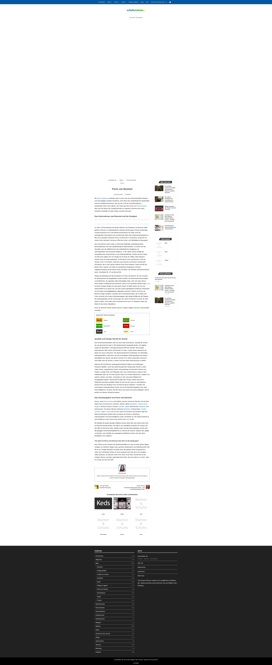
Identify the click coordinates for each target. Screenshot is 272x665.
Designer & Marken (133, 2)
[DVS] (141, 503)
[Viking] (159, 262)
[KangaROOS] (99, 326)
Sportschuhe (115, 641)
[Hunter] (122, 524)
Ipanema (133, 320)
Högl (166, 251)
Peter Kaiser (103, 534)
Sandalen (117, 411)
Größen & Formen (115, 574)
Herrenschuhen (141, 206)
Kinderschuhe (115, 615)
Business (115, 567)
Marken (121, 180)
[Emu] (141, 524)
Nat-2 (132, 331)
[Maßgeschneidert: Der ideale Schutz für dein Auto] (159, 208)
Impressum (141, 571)
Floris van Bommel (103, 198)
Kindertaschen (115, 619)
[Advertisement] (136, 30)
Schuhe (109, 2)
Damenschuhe (108, 401)
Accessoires (115, 556)
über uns (140, 563)
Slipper (127, 406)
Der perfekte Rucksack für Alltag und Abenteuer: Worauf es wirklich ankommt (170, 189)
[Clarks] (122, 503)
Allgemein (115, 559)
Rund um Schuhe (115, 589)
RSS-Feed (141, 576)
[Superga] (126, 326)
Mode (115, 630)
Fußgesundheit (115, 570)
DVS (141, 514)
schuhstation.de (112, 180)
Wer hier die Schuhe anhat (158, 2)
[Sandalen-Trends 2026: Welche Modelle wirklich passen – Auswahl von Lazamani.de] (159, 217)
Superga (133, 326)
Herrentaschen (115, 611)
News (115, 582)
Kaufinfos (115, 578)
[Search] (166, 2)
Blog (147, 2)
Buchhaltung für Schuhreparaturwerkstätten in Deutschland (170, 227)
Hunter (122, 534)
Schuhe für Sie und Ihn (115, 633)
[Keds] (99, 331)
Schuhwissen (115, 593)
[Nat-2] (126, 331)
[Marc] (159, 245)
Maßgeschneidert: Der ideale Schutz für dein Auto (170, 208)
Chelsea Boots (142, 404)
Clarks (122, 514)
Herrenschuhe (115, 607)
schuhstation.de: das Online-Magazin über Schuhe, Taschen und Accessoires (136, 659)
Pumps (108, 411)
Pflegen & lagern (115, 585)
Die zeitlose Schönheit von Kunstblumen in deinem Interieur (169, 199)
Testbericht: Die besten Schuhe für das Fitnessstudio (165, 278)
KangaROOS (107, 326)
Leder (127, 419)
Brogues (97, 406)
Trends (115, 600)
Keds (105, 331)
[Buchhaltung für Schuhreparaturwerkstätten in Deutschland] (159, 228)
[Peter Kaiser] (103, 524)
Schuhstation (101, 2)
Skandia (106, 320)
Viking (166, 260)
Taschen (116, 2)
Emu (141, 534)
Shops (142, 2)
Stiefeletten (133, 404)
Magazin (115, 622)
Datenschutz (141, 567)
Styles (115, 596)
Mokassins (142, 406)
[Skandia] (99, 320)
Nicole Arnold (119, 194)
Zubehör (123, 2)
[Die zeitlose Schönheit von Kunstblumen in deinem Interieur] (159, 199)
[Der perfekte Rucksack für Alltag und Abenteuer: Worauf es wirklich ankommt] (159, 188)
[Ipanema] (126, 320)
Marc (166, 243)
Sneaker (121, 406)
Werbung (115, 648)
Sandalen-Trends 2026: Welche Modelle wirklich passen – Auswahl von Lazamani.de (170, 218)
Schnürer (97, 411)
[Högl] (159, 254)
